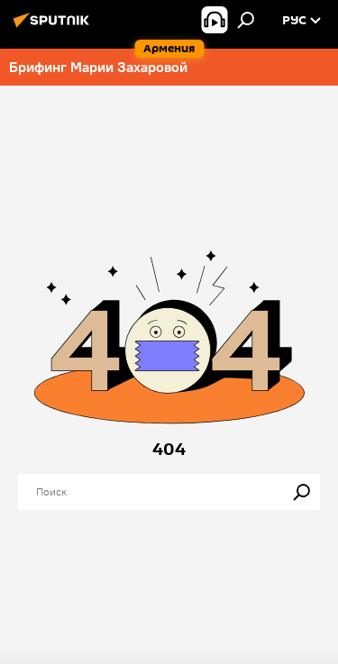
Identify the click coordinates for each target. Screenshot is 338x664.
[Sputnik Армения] (54, 27)
